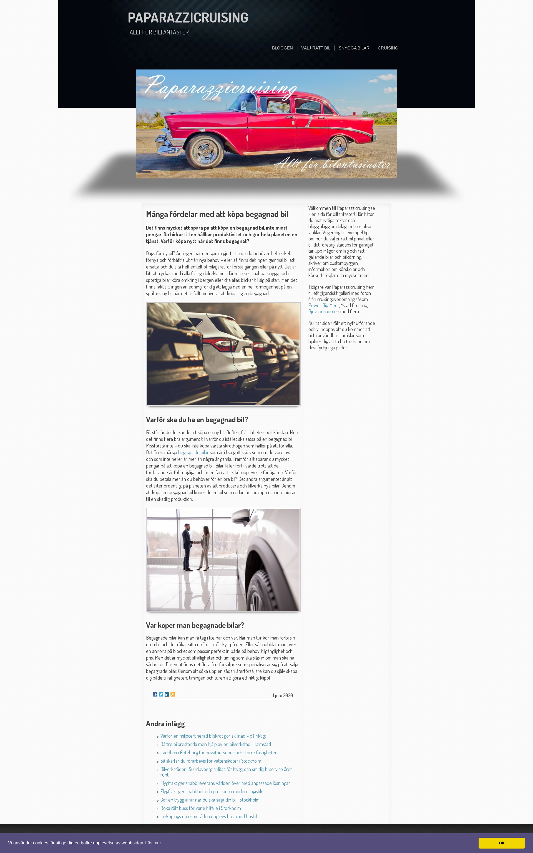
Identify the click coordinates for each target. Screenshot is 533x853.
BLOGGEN (282, 48)
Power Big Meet (323, 305)
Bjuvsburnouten (323, 311)
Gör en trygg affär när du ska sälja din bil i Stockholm (210, 800)
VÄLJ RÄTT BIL (315, 48)
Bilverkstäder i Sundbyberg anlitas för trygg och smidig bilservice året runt (226, 772)
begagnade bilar (193, 452)
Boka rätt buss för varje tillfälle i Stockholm (200, 808)
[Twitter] (161, 694)
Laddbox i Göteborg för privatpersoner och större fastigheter (218, 752)
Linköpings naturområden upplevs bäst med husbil (208, 816)
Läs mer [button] (153, 842)
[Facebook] (155, 694)
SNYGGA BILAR (354, 48)
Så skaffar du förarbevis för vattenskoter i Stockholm (210, 761)
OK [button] (502, 843)
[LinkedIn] (167, 694)
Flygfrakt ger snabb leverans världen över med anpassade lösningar (225, 783)
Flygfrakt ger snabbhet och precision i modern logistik (211, 791)
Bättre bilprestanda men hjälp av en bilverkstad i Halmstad (215, 744)
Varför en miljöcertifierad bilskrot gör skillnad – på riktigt (213, 736)
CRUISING (388, 48)
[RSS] (172, 694)
